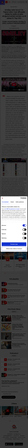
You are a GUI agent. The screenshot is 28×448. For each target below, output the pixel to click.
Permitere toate (14, 244)
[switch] (24, 230)
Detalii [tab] (12, 202)
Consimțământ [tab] (5, 202)
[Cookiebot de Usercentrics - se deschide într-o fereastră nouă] (20, 198)
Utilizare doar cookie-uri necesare (14, 248)
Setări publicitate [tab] (20, 202)
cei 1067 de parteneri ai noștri (12, 209)
